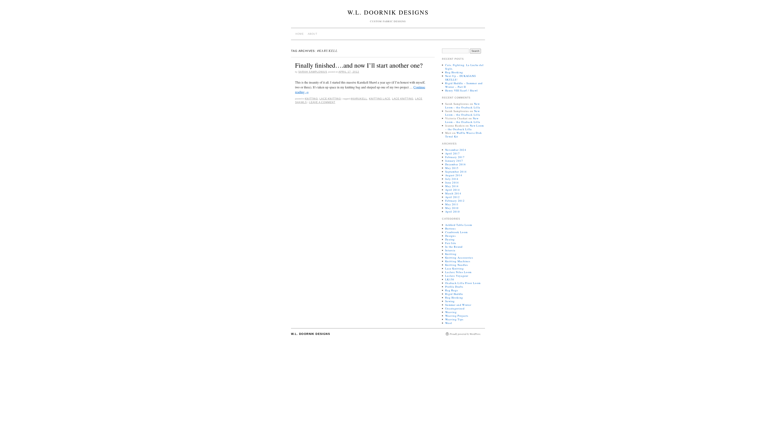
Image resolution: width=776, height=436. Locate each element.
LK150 (449, 279)
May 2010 (452, 208)
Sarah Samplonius (312, 71)
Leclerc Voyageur (456, 276)
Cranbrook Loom (456, 232)
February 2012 (455, 200)
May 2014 (452, 186)
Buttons (450, 228)
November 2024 (455, 150)
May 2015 (452, 168)
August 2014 (453, 175)
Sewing (450, 301)
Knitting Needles (456, 265)
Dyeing (450, 239)
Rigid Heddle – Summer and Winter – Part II (464, 85)
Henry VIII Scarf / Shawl (461, 90)
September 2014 (456, 171)
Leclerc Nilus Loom (458, 272)
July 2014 (452, 179)
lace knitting (402, 98)
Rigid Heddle (454, 294)
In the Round (454, 246)
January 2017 (454, 160)
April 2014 (452, 190)
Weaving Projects (456, 316)
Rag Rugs (451, 290)
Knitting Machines (457, 261)
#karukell (359, 98)
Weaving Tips (454, 319)
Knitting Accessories (459, 257)
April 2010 (452, 211)
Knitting (311, 98)
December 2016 (455, 164)
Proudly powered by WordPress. (465, 333)
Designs (450, 236)
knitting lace (379, 98)
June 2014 (452, 182)
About (312, 33)
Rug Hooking (454, 72)
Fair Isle (450, 243)
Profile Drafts (454, 286)
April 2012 (452, 197)
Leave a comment (322, 102)
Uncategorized (455, 308)
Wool (448, 323)
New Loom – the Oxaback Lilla (462, 105)
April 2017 (452, 153)
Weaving (451, 312)
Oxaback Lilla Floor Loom (463, 283)
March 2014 (453, 193)
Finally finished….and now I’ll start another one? (359, 65)
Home (299, 33)
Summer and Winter (458, 305)
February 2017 (455, 157)
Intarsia (450, 250)
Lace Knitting (330, 98)
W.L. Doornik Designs (388, 12)
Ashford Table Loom (458, 225)
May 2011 (452, 204)
